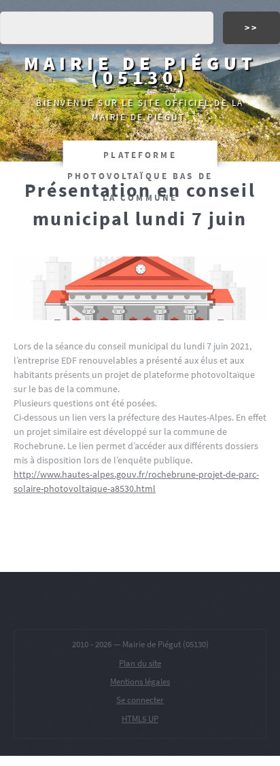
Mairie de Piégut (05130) (140, 70)
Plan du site (140, 663)
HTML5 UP (140, 719)
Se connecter (140, 700)
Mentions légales (140, 681)
